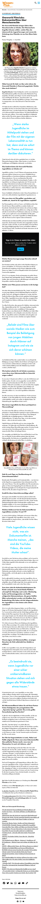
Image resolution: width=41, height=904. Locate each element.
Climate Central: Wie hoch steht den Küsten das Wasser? (17, 852)
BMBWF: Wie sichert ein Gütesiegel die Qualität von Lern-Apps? (19, 869)
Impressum (20, 891)
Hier (3, 780)
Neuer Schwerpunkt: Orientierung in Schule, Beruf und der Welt (19, 873)
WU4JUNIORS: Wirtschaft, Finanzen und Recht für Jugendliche (18, 825)
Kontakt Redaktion (20, 893)
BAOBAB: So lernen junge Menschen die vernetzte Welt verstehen (19, 850)
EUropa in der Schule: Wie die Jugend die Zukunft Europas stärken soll (20, 817)
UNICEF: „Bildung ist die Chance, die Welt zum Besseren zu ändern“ (20, 846)
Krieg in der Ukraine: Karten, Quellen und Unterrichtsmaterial (18, 823)
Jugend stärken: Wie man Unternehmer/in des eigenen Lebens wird (20, 829)
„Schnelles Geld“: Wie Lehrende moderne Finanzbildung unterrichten (20, 863)
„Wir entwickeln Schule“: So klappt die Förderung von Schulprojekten (20, 871)
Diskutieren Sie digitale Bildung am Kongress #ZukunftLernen (18, 848)
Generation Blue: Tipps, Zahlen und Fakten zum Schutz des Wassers (20, 827)
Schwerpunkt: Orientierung (11, 13)
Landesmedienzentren (10, 796)
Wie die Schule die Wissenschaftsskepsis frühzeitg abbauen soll (18, 810)
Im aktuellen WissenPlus (8, 791)
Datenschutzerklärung (21, 895)
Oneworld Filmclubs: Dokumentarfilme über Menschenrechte (14, 20)
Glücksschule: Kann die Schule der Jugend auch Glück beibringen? (19, 815)
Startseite (4, 9)
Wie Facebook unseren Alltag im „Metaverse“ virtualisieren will (18, 840)
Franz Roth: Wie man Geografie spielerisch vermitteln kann (17, 831)
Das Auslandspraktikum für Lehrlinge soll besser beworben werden (19, 857)
